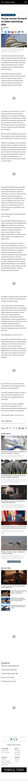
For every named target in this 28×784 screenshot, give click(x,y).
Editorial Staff (4, 764)
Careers (17, 761)
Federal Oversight (8, 15)
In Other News (5, 434)
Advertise (3, 759)
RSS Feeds (17, 754)
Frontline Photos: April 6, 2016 (9, 673)
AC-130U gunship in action (8, 681)
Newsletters (17, 750)
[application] (14, 577)
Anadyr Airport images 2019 (9, 670)
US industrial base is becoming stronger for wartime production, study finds (13, 476)
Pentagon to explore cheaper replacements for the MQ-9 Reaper (13, 552)
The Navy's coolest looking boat (10, 666)
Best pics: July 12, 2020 (7, 677)
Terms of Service (5, 752)
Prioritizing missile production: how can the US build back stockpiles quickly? (18, 606)
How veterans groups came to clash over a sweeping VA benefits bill (13, 502)
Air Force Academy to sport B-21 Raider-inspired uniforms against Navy (13, 586)
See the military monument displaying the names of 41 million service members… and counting (19, 592)
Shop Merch (18, 752)
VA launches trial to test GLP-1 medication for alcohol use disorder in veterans (14, 452)
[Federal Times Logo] (10, 2)
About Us (17, 759)
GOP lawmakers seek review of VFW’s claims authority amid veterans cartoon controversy (13, 527)
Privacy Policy (4, 750)
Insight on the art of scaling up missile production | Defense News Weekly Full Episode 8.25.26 (18, 599)
